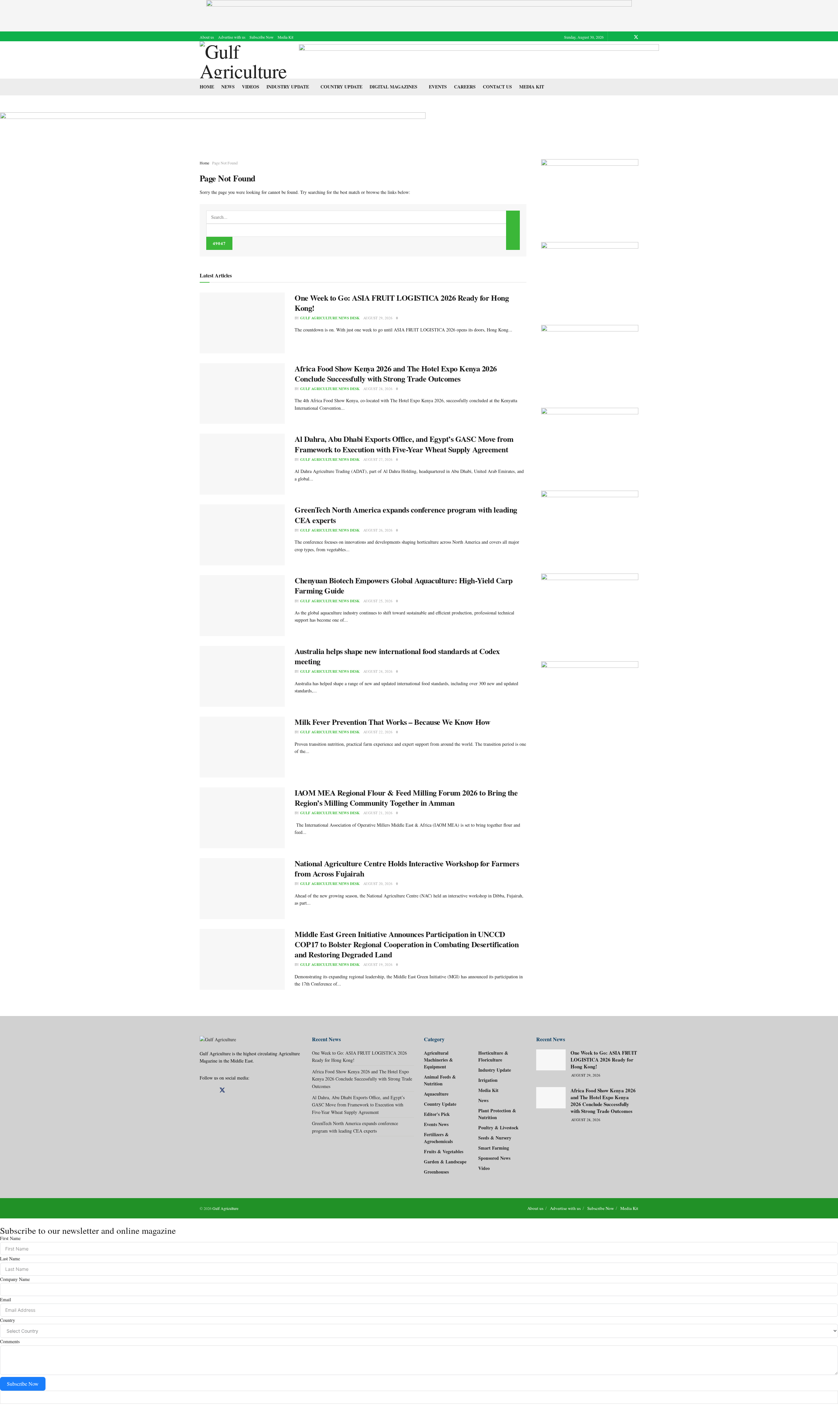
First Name (10, 1238)
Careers (465, 86)
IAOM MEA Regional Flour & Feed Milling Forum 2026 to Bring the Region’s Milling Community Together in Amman (406, 797)
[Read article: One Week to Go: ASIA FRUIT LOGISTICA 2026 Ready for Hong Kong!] (242, 322)
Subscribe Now (261, 37)
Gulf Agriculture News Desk (330, 318)
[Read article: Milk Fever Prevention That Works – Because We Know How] (242, 747)
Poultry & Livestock (498, 1127)
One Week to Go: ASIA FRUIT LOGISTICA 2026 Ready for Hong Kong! (402, 302)
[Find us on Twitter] (636, 37)
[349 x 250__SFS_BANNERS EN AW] (590, 277)
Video (484, 1168)
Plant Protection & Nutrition (497, 1114)
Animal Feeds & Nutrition (440, 1080)
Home (207, 86)
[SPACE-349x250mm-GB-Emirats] (590, 525)
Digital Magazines (393, 86)
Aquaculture (436, 1093)
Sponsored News (494, 1158)
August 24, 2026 (377, 671)
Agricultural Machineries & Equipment (438, 1059)
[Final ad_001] (590, 611)
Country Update (341, 86)
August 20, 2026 (377, 883)
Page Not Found (225, 162)
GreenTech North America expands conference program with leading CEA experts (406, 514)
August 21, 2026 (377, 812)
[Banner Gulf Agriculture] (590, 360)
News (228, 86)
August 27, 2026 (377, 459)
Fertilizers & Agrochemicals (438, 1138)
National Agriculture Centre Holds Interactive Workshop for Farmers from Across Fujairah (407, 868)
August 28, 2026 (377, 388)
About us (207, 37)
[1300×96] (419, 15)
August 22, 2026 (377, 731)
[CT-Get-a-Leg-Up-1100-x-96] (213, 126)
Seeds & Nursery (494, 1137)
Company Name (15, 1279)
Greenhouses (436, 1171)
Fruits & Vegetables (443, 1151)
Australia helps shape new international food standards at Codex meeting (397, 656)
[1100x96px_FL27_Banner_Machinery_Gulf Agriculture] (479, 59)
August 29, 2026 (377, 317)
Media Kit (285, 37)
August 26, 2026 (377, 530)
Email (5, 1299)
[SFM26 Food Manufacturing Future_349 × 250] (590, 443)
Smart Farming (493, 1147)
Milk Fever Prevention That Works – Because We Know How (392, 721)
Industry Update (287, 86)
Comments (10, 1341)
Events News (436, 1124)
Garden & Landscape (445, 1161)
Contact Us (497, 86)
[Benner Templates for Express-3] (590, 194)
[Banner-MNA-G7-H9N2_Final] (590, 696)
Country (7, 1320)
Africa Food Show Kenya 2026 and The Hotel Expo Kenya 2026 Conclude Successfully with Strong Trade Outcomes (396, 373)
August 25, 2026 (377, 600)
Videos (250, 86)
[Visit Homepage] (245, 60)
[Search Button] (513, 230)
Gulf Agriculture (225, 1208)
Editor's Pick (437, 1114)
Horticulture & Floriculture (493, 1056)
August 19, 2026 (377, 964)
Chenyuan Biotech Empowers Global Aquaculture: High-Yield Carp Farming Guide (404, 585)
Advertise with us (232, 37)
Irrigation (488, 1080)
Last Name (10, 1258)
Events (438, 86)
